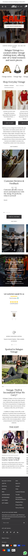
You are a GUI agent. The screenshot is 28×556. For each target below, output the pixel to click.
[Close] (25, 266)
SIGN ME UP (14, 286)
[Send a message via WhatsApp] (25, 553)
